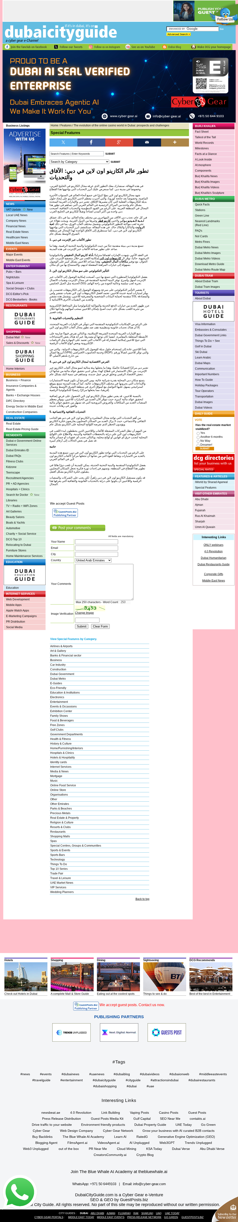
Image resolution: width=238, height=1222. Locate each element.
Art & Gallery (58, 651)
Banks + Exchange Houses (23, 395)
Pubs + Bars (13, 271)
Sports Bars (57, 855)
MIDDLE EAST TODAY (81, 1217)
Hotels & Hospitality (62, 757)
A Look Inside (203, 159)
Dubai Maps (202, 363)
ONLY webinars (213, 545)
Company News (16, 220)
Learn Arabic (203, 357)
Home (54, 125)
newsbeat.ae (50, 1112)
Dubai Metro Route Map (210, 269)
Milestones (202, 148)
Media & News (59, 771)
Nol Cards (201, 236)
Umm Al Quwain (205, 527)
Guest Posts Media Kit (107, 1118)
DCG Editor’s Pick (17, 294)
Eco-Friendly (58, 688)
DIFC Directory (15, 401)
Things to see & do (155, 993)
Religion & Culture (61, 822)
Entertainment (59, 702)
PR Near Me (98, 1149)
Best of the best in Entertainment (209, 993)
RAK (136, 1213)
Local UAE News (16, 215)
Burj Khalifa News (206, 176)
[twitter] (63, 142)
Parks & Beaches (61, 808)
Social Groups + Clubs (20, 288)
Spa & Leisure (15, 283)
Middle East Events (18, 260)
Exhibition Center (61, 711)
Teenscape (13, 472)
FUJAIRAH (124, 1213)
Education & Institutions (65, 692)
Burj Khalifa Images (207, 181)
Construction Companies (21, 412)
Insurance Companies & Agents (21, 387)
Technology (57, 859)
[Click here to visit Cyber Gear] (119, 121)
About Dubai (203, 298)
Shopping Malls (60, 836)
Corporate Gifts (213, 574)
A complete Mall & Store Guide (70, 993)
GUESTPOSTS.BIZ (193, 1217)
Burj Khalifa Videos (207, 187)
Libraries (11, 500)
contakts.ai (197, 1118)
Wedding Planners (62, 892)
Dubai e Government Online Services (23, 442)
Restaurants (58, 831)
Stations (200, 210)
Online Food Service (63, 785)
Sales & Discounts (23, 343)
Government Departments (66, 734)
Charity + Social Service (21, 533)
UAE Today (183, 1124)
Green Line (202, 215)
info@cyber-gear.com (149, 1184)
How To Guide (204, 379)
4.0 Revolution (213, 551)
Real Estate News (17, 232)
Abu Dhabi (201, 499)
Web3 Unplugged (36, 1149)
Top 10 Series (59, 868)
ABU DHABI (97, 1213)
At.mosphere (203, 165)
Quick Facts (202, 204)
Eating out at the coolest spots (116, 993)
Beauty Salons (15, 517)
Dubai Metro (58, 678)
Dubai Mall (18, 337)
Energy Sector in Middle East (24, 406)
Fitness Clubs (14, 461)
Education (12, 587)
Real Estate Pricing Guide (22, 429)
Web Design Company (76, 1130)
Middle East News (17, 243)
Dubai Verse (181, 1149)
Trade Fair (56, 873)
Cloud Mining (126, 1149)
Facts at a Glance (206, 154)
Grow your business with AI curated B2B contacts (178, 1130)
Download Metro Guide (209, 264)
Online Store (58, 790)
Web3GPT (167, 1143)
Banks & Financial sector (65, 655)
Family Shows (59, 715)
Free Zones (57, 725)
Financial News (16, 226)
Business (56, 660)
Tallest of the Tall (205, 137)
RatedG (142, 1137)
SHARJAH (147, 1213)
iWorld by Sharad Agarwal (211, 482)
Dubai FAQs (13, 455)
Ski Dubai (201, 352)
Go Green (208, 1124)
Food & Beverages (62, 720)
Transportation (204, 396)
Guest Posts (197, 1112)
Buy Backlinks (42, 1137)
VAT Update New (19, 209)
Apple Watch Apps (17, 610)
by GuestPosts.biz (131, 1199)
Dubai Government (62, 674)
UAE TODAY (172, 1213)
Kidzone (11, 467)
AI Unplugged (139, 1143)
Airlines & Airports (61, 646)
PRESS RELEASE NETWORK (144, 1217)
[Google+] (119, 142)
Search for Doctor (22, 494)
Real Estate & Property (64, 817)
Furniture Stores (16, 550)
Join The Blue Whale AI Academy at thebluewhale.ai (119, 1171)
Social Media (14, 627)
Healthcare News (17, 237)
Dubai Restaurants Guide (214, 564)
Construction (58, 669)
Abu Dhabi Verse (212, 1149)
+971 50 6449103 (103, 1184)
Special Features (205, 487)
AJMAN (111, 1213)
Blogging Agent (46, 1143)
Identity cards (58, 762)
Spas (53, 841)
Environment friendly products (103, 1124)
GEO (108, 1199)
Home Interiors (15, 368)
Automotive (13, 528)
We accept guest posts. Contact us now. (132, 1005)
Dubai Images (204, 402)
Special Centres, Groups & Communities (75, 845)
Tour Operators (204, 391)
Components (203, 170)
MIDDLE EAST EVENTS (110, 1217)
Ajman (199, 504)
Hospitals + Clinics (18, 489)
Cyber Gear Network (118, 1130)
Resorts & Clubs (60, 827)
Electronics (57, 697)
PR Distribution (15, 621)
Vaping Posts (139, 1112)
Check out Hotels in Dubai (20, 993)
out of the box (69, 1149)
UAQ (159, 1213)
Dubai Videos (203, 407)
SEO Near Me (170, 1118)
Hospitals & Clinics (62, 753)
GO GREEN (171, 1217)
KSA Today (154, 1149)
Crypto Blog (145, 1155)
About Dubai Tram (206, 281)
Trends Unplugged (198, 1143)
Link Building (110, 1112)
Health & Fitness (60, 739)
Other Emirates (59, 804)
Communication (205, 368)
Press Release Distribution (61, 1118)
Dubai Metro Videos (207, 258)
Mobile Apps (14, 605)
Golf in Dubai (203, 346)
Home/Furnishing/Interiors (66, 748)
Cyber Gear (41, 1130)
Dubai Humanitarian (213, 558)
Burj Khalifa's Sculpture (209, 193)
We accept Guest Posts (67, 503)
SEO (94, 1199)
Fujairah (200, 510)
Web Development (18, 599)
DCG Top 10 (14, 539)
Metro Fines (202, 241)
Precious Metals (60, 813)
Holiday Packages (206, 385)
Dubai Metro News (206, 247)
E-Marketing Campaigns (21, 616)
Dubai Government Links (210, 335)
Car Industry (58, 664)
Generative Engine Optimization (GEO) (186, 1137)
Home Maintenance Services (24, 556)
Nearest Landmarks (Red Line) (207, 223)
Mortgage (56, 776)
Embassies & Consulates (211, 329)
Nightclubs (13, 277)
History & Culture (61, 743)
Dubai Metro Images (208, 253)
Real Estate (13, 423)
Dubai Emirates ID (17, 450)
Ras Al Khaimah (205, 516)
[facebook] (91, 142)
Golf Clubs (56, 729)
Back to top (142, 899)
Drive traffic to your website (52, 1124)
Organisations (59, 794)
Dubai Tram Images (207, 286)
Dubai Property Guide (150, 1124)
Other (53, 799)
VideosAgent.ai (108, 1143)
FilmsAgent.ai (77, 1143)
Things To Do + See (207, 340)
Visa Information (205, 324)
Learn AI (120, 1137)
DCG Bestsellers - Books (21, 299)
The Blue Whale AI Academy (83, 1137)
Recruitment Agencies (20, 478)
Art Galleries (14, 511)
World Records (204, 142)
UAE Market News (61, 882)
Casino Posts (168, 1112)
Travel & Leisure (60, 878)
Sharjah (200, 521)
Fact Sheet (201, 131)
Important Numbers (207, 374)
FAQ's (198, 230)
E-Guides (56, 683)
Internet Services (60, 766)
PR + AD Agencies (17, 483)
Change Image (84, 612)
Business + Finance (18, 380)
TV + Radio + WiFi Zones (21, 506)
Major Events (14, 254)
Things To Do (58, 864)
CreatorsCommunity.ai (110, 1155)
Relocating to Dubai (18, 545)
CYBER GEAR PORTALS (48, 1217)
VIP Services (58, 887)
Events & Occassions (63, 706)
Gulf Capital (142, 1118)
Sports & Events (60, 850)
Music (54, 780)
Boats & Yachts (15, 522)
